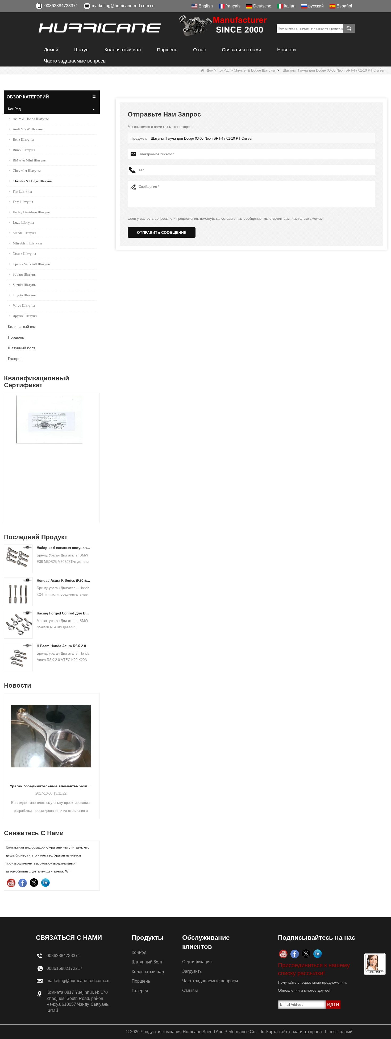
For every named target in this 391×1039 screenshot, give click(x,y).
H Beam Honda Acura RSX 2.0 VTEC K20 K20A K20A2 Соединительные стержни (63, 646)
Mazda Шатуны (24, 233)
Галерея (15, 358)
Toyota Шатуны (24, 295)
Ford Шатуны (23, 202)
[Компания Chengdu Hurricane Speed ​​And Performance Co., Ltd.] (154, 28)
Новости (286, 49)
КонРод (224, 70)
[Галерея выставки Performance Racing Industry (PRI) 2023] (52, 736)
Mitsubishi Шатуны (27, 243)
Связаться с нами (241, 49)
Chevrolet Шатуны (27, 171)
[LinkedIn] (45, 882)
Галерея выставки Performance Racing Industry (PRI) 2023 (52, 786)
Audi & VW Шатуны (28, 129)
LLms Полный (338, 1031)
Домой (51, 49)
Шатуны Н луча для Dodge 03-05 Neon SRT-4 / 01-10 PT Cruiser (201, 138)
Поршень (167, 49)
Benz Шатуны (23, 140)
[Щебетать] (34, 882)
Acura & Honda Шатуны (31, 119)
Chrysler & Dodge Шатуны (254, 70)
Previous (6, 448)
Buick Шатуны (24, 150)
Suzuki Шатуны (24, 285)
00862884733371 (61, 5)
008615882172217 (64, 968)
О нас (199, 49)
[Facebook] (22, 882)
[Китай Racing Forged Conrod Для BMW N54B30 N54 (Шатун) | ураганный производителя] (18, 624)
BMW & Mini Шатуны (30, 160)
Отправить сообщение (161, 232)
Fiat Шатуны (22, 191)
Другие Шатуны (25, 316)
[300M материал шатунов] (52, 459)
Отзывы (190, 990)
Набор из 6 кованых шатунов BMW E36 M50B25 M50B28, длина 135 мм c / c (63, 548)
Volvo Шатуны (24, 305)
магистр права (307, 1031)
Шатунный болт (21, 348)
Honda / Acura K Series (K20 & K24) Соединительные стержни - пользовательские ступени (63, 581)
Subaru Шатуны (24, 274)
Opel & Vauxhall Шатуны (32, 264)
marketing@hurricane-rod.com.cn (123, 5)
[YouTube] (11, 882)
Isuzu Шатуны (23, 223)
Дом (210, 70)
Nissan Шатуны (24, 254)
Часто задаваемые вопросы (75, 61)
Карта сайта (278, 1031)
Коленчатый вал (123, 49)
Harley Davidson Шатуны (32, 212)
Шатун (81, 49)
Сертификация (197, 961)
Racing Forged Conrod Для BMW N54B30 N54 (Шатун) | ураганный (63, 613)
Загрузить (192, 971)
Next (97, 448)
